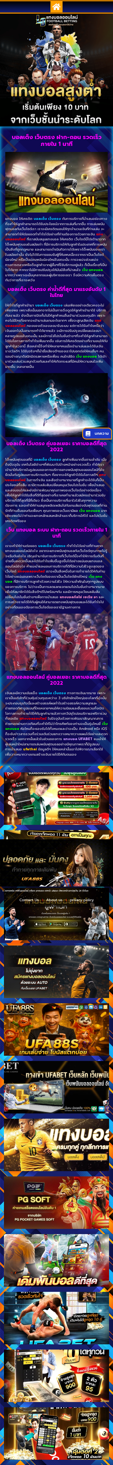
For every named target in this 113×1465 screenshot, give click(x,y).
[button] (56, 6)
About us (54, 900)
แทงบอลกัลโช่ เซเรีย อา (78, 597)
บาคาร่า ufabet (31, 890)
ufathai (30, 749)
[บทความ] (88, 433)
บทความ (102, 433)
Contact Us (29, 900)
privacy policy (82, 900)
